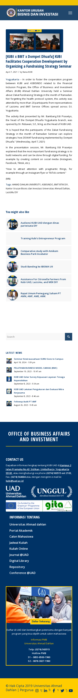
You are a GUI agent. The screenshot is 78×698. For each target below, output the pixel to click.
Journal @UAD (19, 555)
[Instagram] (37, 690)
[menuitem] (70, 12)
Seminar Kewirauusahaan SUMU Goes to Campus (38, 358)
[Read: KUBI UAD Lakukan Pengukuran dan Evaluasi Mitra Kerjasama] (9, 391)
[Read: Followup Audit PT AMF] (9, 403)
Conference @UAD (22, 573)
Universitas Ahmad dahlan (27, 524)
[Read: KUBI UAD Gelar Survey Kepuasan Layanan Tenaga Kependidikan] (9, 379)
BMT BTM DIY (61, 184)
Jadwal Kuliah (18, 543)
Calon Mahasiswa (21, 537)
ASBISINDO (47, 184)
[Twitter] (62, 690)
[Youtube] (70, 690)
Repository (17, 567)
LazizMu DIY (12, 192)
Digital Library (19, 561)
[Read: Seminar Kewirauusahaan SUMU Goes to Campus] (9, 361)
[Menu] (70, 12)
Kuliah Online (18, 549)
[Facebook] (54, 690)
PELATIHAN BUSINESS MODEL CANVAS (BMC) (35, 368)
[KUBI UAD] (32, 13)
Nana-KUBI (27, 72)
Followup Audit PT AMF (25, 401)
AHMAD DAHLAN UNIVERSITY (26, 184)
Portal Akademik (21, 531)
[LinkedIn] (45, 690)
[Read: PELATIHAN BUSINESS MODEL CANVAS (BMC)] (9, 370)
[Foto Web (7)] (34, 40)
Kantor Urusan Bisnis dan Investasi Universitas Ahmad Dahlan (38, 188)
